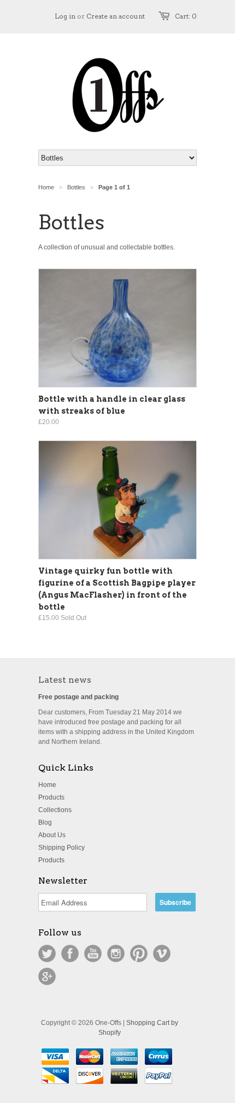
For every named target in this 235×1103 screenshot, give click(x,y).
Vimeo (162, 953)
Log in (65, 16)
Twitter (47, 953)
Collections (55, 810)
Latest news (64, 680)
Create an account (115, 16)
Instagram (116, 953)
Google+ (47, 976)
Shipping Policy (61, 847)
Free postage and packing (78, 697)
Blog (45, 822)
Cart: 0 (186, 16)
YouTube (93, 953)
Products (51, 797)
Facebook (70, 953)
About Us (52, 835)
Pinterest (139, 953)
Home (47, 785)
